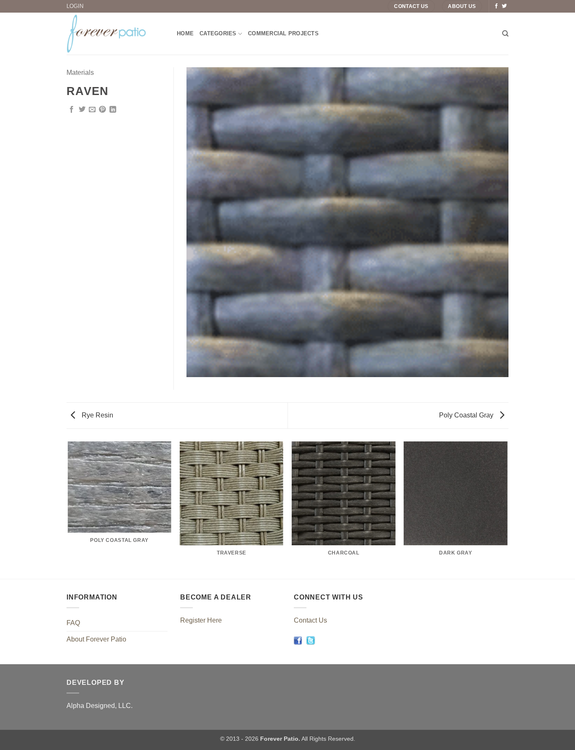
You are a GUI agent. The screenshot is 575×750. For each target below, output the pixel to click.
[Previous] (68, 509)
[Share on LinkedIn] (112, 110)
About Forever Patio (96, 639)
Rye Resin (96, 415)
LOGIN (75, 6)
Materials (80, 72)
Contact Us (310, 620)
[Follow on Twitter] (504, 6)
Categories (218, 33)
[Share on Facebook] (71, 110)
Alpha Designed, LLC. (100, 705)
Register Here (201, 620)
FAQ (73, 622)
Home (185, 33)
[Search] (505, 34)
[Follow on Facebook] (496, 6)
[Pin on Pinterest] (102, 110)
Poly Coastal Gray (467, 415)
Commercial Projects (283, 33)
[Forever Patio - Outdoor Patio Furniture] (115, 34)
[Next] (507, 509)
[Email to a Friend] (92, 110)
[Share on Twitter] (82, 110)
